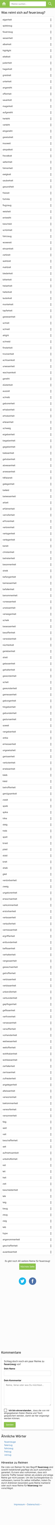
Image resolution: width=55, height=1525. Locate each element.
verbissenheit (9, 979)
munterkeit (8, 304)
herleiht (6, 118)
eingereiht (8, 131)
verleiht (6, 124)
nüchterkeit (8, 645)
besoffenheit (9, 632)
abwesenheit (9, 465)
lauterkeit (7, 298)
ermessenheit (9, 744)
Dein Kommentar (12, 1380)
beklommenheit (10, 1103)
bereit (5, 546)
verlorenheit (8, 527)
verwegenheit (9, 614)
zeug (5, 1214)
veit (4, 1134)
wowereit (7, 242)
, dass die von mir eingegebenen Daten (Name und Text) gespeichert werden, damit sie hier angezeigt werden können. (26, 1414)
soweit (6, 725)
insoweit (7, 143)
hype (5, 1233)
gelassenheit (9, 663)
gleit (5, 874)
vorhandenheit (10, 1035)
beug (5, 1208)
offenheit (7, 93)
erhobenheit (9, 415)
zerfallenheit (9, 1066)
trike (5, 818)
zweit (5, 799)
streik (5, 570)
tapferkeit (7, 310)
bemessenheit (9, 583)
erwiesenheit (9, 768)
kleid (5, 781)
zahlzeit (6, 254)
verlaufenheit (9, 923)
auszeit (6, 391)
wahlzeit (7, 261)
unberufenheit (9, 991)
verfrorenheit (9, 1016)
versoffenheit (9, 1029)
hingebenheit (9, 707)
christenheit (8, 552)
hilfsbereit (7, 477)
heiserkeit (7, 285)
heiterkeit (7, 292)
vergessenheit (10, 960)
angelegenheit (10, 1084)
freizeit (6, 193)
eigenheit (7, 19)
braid (5, 843)
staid (5, 855)
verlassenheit (9, 917)
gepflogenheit (9, 1004)
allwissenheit (9, 1090)
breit (5, 861)
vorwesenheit (9, 601)
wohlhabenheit (10, 1053)
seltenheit (7, 162)
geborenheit (9, 403)
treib (5, 830)
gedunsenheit (9, 719)
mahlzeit (7, 267)
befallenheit (8, 589)
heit (4, 1177)
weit (5, 1128)
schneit (6, 329)
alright (6, 335)
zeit (4, 1183)
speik (5, 806)
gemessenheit (9, 694)
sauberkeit (8, 180)
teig (4, 1202)
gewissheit (8, 137)
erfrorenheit (8, 521)
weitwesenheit (10, 1041)
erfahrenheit (9, 508)
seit (4, 1146)
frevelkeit (7, 155)
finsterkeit (8, 347)
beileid (6, 490)
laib (4, 1227)
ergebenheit (9, 434)
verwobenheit (9, 638)
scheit (6, 682)
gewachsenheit (10, 967)
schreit (6, 323)
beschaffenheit (10, 1140)
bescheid (7, 223)
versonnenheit (10, 1115)
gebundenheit (9, 713)
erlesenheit (8, 422)
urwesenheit (9, 366)
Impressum (19, 1504)
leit (4, 1171)
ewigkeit (7, 174)
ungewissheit (9, 750)
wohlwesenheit (10, 1060)
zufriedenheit (9, 1078)
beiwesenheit (9, 496)
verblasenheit (9, 985)
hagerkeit (7, 69)
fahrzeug (7, 236)
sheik (5, 868)
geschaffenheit (10, 1245)
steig (5, 824)
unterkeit (7, 81)
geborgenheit (9, 700)
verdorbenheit (10, 880)
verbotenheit (9, 762)
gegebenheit (9, 446)
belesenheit (8, 453)
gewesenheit (9, 316)
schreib (6, 397)
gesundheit (8, 186)
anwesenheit (9, 471)
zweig (6, 886)
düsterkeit (8, 384)
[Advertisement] (27, 1320)
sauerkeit (7, 100)
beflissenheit (9, 948)
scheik (6, 620)
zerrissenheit (9, 1072)
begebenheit (9, 440)
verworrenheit (9, 1097)
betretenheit (9, 558)
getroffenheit (9, 973)
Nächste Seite (27, 1266)
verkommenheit (10, 905)
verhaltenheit (9, 954)
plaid (5, 849)
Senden (10, 1424)
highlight (7, 50)
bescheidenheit (10, 1190)
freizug (7, 1451)
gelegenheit (8, 484)
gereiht (6, 378)
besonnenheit (9, 564)
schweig (7, 428)
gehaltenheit (9, 669)
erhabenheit (9, 409)
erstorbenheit (9, 911)
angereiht (7, 87)
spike (5, 812)
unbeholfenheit (10, 1159)
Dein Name (9, 1368)
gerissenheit (9, 756)
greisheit (7, 75)
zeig (5, 1221)
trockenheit (8, 354)
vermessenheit (10, 929)
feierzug (8, 1445)
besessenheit (9, 626)
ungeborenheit (10, 892)
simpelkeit (8, 149)
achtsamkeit (9, 360)
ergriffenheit (9, 936)
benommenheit (10, 595)
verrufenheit (9, 515)
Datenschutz (33, 1504)
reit (4, 1165)
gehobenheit (9, 459)
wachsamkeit (9, 372)
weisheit (7, 211)
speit (5, 837)
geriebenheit (9, 651)
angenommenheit (11, 1239)
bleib (5, 775)
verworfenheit (9, 1109)
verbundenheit (10, 998)
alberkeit (7, 44)
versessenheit (9, 1022)
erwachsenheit (10, 899)
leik (4, 1196)
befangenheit (9, 576)
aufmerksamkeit (11, 1152)
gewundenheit (10, 688)
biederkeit (8, 273)
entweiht (7, 217)
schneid (6, 341)
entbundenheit (10, 942)
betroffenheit (9, 787)
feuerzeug (8, 31)
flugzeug (7, 205)
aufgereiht (8, 112)
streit (5, 657)
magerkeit (8, 106)
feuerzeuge (10, 1441)
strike (5, 737)
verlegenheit (9, 539)
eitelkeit (6, 56)
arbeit (5, 502)
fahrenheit (8, 168)
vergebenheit (9, 731)
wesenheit (8, 38)
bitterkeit (7, 279)
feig (4, 1121)
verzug (7, 1454)
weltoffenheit (9, 1047)
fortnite (6, 199)
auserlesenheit (10, 1251)
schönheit (7, 230)
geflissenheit (9, 1010)
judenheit (7, 62)
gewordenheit (9, 676)
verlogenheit (9, 533)
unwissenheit (9, 607)
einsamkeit (8, 248)
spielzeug (7, 25)
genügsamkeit (10, 793)
